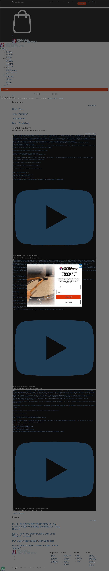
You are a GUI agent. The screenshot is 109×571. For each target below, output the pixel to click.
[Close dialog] (81, 265)
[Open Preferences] (3, 568)
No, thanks (68, 302)
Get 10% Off (68, 297)
